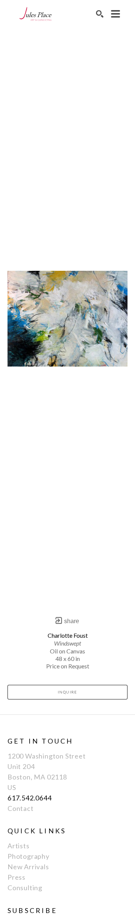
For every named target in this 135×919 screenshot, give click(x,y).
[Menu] (115, 14)
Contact (21, 808)
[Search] (100, 14)
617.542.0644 (30, 798)
